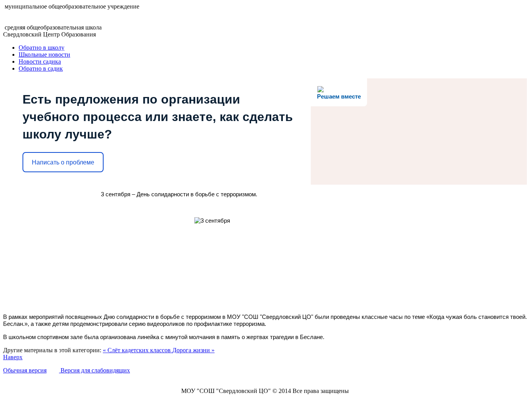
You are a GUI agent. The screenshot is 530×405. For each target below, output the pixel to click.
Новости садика (40, 61)
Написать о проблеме (63, 162)
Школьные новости (44, 54)
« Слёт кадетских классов (137, 350)
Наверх (13, 357)
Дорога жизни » (193, 350)
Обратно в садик (41, 68)
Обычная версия (25, 370)
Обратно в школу (41, 47)
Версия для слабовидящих (94, 370)
